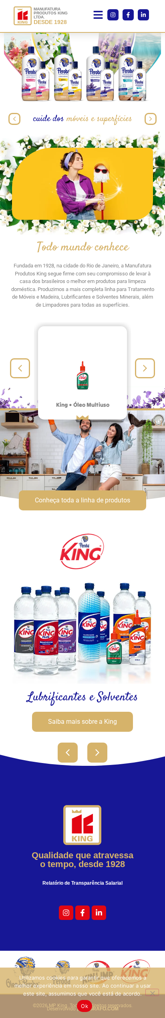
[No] (152, 992)
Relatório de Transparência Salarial (82, 883)
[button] (98, 16)
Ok (84, 1006)
